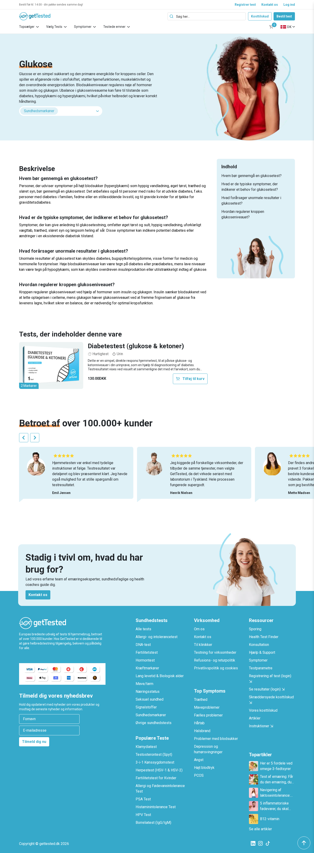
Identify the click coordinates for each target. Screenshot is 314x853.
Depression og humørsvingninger (208, 749)
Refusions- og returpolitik (214, 660)
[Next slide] (34, 437)
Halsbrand (202, 731)
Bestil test (284, 16)
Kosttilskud (260, 16)
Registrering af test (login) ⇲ (270, 679)
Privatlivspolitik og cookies (216, 668)
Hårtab (199, 723)
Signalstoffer (146, 707)
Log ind (289, 4)
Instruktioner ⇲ (261, 726)
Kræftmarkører (147, 668)
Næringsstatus (148, 691)
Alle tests (143, 629)
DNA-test (143, 644)
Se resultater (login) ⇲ (267, 689)
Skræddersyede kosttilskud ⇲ (271, 700)
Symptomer (82, 27)
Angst (198, 760)
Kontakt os (269, 4)
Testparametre (260, 668)
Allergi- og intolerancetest (156, 637)
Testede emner (114, 27)
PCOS (199, 775)
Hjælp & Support (262, 652)
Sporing (255, 629)
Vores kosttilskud (263, 710)
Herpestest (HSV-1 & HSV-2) (159, 770)
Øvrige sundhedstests (153, 723)
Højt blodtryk (204, 767)
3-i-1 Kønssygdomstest (155, 762)
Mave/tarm (144, 684)
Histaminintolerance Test (156, 807)
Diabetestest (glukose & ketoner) (136, 346)
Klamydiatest (146, 747)
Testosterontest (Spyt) (154, 754)
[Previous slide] (23, 437)
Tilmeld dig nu (34, 741)
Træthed (200, 699)
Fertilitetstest (147, 652)
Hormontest (145, 660)
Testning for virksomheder (215, 652)
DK (289, 27)
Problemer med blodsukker (216, 738)
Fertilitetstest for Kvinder (156, 778)
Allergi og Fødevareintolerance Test (160, 788)
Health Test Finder (263, 637)
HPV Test (143, 815)
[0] (271, 27)
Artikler (254, 718)
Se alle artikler (260, 829)
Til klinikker (203, 644)
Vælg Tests (54, 27)
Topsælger (26, 27)
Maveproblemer (207, 707)
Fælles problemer (208, 715)
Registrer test (245, 4)
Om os (199, 629)
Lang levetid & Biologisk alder (160, 676)
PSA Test (143, 799)
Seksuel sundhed (149, 699)
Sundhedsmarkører (151, 715)
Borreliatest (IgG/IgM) (153, 822)
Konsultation (259, 644)
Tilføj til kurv (194, 379)
